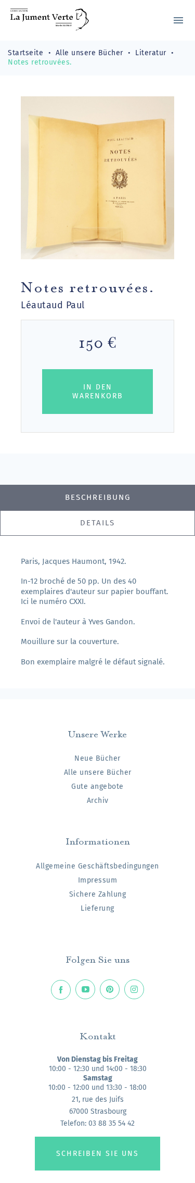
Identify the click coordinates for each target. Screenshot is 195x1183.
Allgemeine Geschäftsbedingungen (97, 866)
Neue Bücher (97, 758)
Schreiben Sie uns (97, 1153)
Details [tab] (97, 522)
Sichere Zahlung (97, 894)
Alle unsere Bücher (98, 772)
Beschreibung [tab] (98, 497)
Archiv (98, 800)
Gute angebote (97, 786)
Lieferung (97, 908)
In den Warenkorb (97, 391)
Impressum (98, 880)
